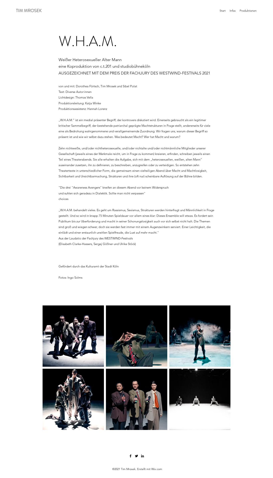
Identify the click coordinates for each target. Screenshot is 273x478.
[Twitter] (136, 456)
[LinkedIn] (142, 456)
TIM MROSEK (29, 10)
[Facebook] (131, 456)
